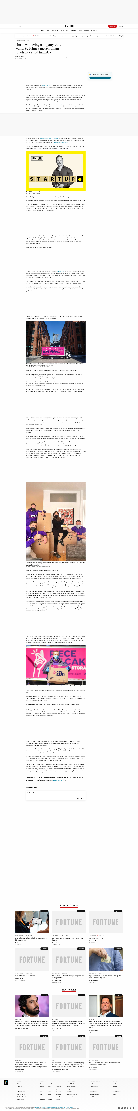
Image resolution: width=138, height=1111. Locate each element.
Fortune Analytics (93, 1089)
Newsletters (93, 1060)
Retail (49, 1089)
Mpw (57, 1089)
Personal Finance (59, 1096)
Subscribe (112, 26)
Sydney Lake (57, 1028)
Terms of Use (37, 1107)
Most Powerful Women (21, 1094)
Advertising (92, 1083)
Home (42, 30)
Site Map (114, 1094)
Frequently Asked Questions (72, 1083)
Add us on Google (100, 77)
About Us (114, 1083)
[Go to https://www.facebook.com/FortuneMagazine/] (119, 1108)
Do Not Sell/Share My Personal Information (66, 1107)
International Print (70, 1096)
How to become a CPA (96, 938)
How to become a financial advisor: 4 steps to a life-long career (30, 939)
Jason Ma (56, 1069)
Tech (67, 30)
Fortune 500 (54, 30)
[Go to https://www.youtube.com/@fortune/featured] (133, 1108)
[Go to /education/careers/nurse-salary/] (106, 959)
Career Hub (19, 935)
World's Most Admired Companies (23, 1096)
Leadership (73, 30)
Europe (41, 1096)
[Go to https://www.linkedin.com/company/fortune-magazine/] (125, 1108)
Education (28, 935)
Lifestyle (80, 30)
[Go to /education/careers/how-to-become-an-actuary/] (69, 922)
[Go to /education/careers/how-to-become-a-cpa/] (106, 922)
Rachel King (20, 56)
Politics (49, 1094)
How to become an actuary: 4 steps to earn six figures (67, 939)
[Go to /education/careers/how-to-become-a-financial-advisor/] (32, 922)
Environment (42, 1099)
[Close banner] (110, 74)
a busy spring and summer (60, 142)
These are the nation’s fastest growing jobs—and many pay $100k (68, 977)
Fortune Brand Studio (94, 1086)
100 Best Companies (21, 1083)
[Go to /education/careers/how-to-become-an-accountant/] (32, 959)
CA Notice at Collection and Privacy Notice (52, 1107)
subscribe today (59, 780)
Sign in (121, 26)
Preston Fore (20, 943)
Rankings (86, 30)
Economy (55, 1060)
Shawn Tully (65, 1069)
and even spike (58, 105)
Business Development (94, 1094)
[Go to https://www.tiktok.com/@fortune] (130, 1108)
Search (21, 26)
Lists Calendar (20, 1102)
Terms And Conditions (117, 1091)
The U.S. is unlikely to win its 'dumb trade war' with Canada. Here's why (104, 1064)
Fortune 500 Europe (21, 1091)
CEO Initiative (58, 1091)
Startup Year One (22, 40)
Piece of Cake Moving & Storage (49, 138)
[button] (42, 31)
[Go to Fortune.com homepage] (69, 26)
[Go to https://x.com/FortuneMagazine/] (122, 1108)
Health (49, 1086)
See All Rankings (20, 1099)
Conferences (58, 1094)
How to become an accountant (25, 976)
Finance (62, 30)
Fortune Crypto (51, 1083)
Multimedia (94, 30)
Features (57, 1083)
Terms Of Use (69, 1091)
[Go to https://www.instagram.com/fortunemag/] (127, 1108)
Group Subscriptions (94, 1096)
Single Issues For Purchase (72, 1094)
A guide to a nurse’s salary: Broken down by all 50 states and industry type (105, 977)
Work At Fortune (116, 1089)
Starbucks (61, 271)
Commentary (58, 1086)
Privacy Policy (69, 1089)
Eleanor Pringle (95, 1030)
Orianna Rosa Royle (22, 1028)
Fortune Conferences (94, 1091)
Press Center (115, 1086)
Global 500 (19, 1089)
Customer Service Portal (71, 1086)
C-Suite (91, 1019)
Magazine (50, 1099)
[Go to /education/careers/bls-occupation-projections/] (69, 959)
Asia (41, 1094)
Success (18, 1019)
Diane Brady (94, 1067)
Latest (47, 30)
